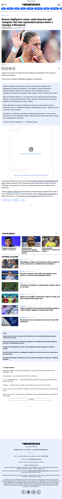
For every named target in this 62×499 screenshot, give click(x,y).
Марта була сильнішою (47, 194)
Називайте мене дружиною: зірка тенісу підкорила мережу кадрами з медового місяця (29, 347)
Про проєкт (28, 449)
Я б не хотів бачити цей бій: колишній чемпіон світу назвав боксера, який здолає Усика (30, 389)
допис (29, 79)
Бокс (17, 8)
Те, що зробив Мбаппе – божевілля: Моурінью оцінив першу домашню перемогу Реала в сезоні (30, 380)
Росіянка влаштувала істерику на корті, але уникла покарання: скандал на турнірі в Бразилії (30, 358)
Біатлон (30, 8)
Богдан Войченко (7, 28)
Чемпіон (3, 15)
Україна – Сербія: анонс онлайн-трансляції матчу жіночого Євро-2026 (26, 385)
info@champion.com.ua (35, 459)
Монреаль (16, 200)
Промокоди (31, 452)
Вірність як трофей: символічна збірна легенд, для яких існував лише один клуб (40, 297)
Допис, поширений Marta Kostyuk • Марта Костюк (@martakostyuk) (31, 175)
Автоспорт (54, 8)
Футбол (10, 8)
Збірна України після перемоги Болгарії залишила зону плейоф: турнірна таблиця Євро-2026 (39, 309)
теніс (23, 200)
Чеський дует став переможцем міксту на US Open (20, 376)
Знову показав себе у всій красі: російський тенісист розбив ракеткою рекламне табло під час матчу (29, 337)
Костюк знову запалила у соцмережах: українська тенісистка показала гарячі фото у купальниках (30, 353)
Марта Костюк (6, 200)
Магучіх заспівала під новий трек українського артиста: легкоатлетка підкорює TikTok (38, 274)
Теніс (23, 8)
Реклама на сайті (18, 449)
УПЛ (3, 8)
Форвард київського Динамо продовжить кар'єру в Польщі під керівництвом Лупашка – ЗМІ (29, 371)
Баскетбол (38, 8)
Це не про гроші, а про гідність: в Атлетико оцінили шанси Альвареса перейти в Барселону (30, 395)
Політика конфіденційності (40, 449)
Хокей (46, 8)
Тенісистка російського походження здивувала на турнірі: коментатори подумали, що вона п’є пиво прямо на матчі (30, 342)
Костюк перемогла (31, 196)
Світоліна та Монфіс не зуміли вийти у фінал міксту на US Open (40, 286)
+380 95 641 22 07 (33, 465)
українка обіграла (13, 191)
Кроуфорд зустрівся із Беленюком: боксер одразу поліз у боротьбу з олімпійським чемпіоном (39, 263)
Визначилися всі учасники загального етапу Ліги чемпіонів (39, 321)
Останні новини (8, 367)
